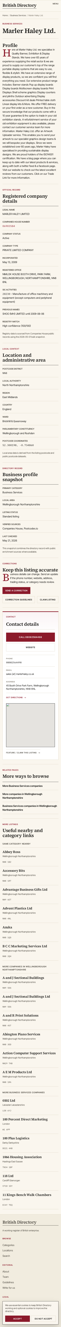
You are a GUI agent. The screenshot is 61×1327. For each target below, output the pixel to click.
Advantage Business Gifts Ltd (25, 889)
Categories (8, 1245)
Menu (55, 4)
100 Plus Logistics (16, 1138)
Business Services (18, 15)
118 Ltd (8, 1176)
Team (6, 1276)
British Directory (19, 5)
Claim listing (47, 599)
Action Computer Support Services (29, 1053)
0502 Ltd (9, 1100)
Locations (8, 1250)
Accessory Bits (14, 870)
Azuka (7, 927)
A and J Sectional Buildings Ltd (26, 996)
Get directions (14, 697)
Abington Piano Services (21, 1034)
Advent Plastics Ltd (17, 908)
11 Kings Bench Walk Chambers (27, 1195)
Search (6, 1255)
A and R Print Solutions (20, 1015)
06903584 (9, 226)
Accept (17, 1318)
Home (5, 15)
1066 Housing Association (22, 1157)
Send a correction (16, 590)
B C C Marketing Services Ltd (25, 946)
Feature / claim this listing (21, 752)
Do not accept (43, 1318)
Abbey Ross (11, 852)
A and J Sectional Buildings (23, 977)
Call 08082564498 (30, 637)
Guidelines (8, 1282)
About (6, 1271)
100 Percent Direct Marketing (25, 1119)
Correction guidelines (18, 599)
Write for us (9, 1287)
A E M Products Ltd (17, 1072)
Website (30, 647)
